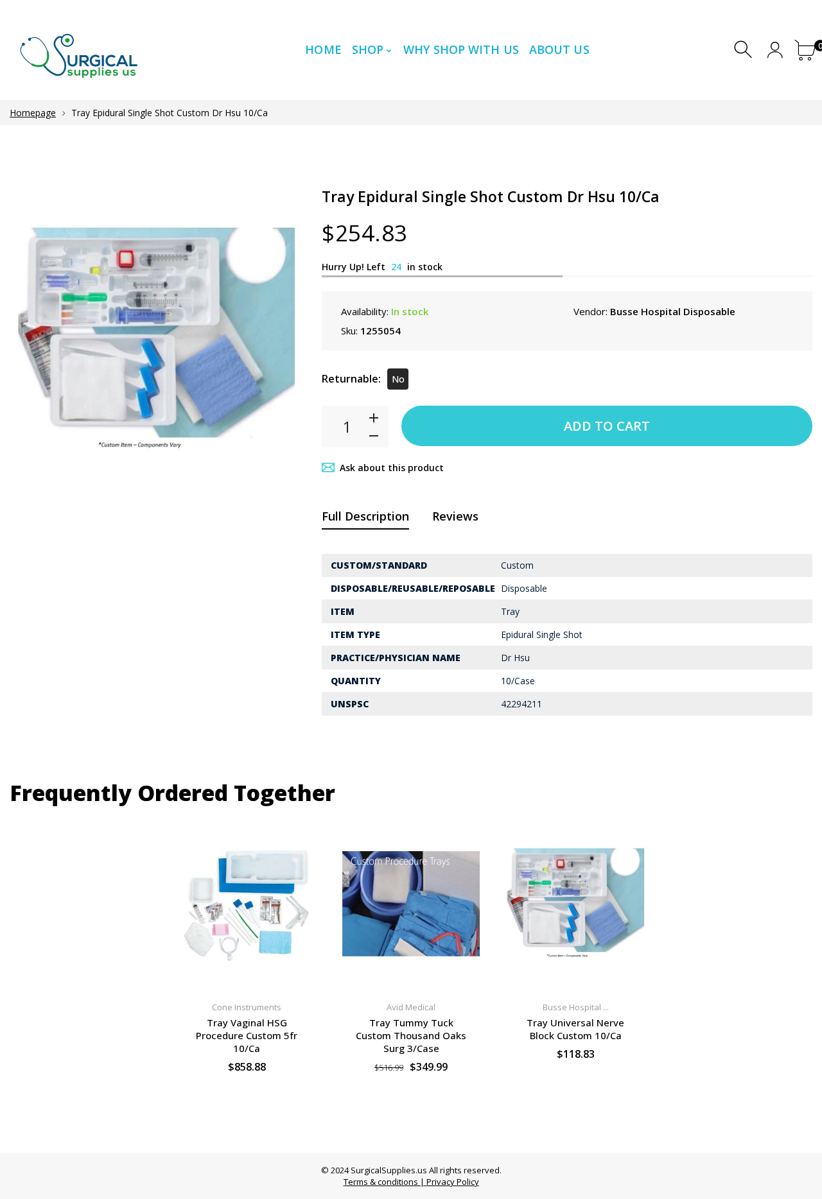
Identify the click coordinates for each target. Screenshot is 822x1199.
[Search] (745, 49)
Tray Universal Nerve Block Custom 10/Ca (575, 1029)
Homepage (33, 113)
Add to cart (607, 426)
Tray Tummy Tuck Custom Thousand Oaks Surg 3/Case (411, 1035)
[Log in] (775, 49)
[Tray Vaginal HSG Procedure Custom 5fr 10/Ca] (246, 904)
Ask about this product (392, 467)
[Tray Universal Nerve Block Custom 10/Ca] (575, 904)
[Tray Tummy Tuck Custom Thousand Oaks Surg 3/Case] (411, 904)
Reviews (455, 516)
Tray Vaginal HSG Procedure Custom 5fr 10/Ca (246, 1035)
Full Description (365, 516)
